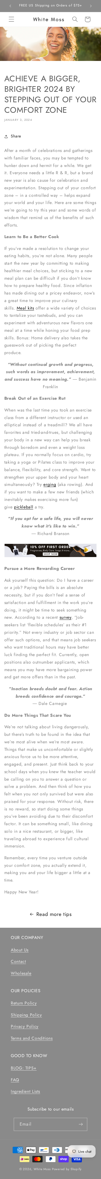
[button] (11, 19)
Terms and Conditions (32, 1038)
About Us (20, 950)
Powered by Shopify (67, 1169)
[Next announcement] (91, 6)
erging (49, 484)
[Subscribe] (80, 1124)
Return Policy (24, 1003)
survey (65, 617)
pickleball (23, 507)
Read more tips (54, 914)
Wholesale (21, 973)
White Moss (42, 1169)
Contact (18, 961)
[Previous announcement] (10, 6)
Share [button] (16, 136)
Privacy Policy (25, 1026)
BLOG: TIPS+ (24, 1068)
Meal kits (25, 308)
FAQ (15, 1080)
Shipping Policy (26, 1015)
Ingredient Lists (25, 1091)
